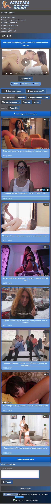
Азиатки (26, 102)
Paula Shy (14, 108)
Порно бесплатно (9, 23)
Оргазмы (21, 97)
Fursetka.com (11, 494)
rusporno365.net (8, 31)
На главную (25, 488)
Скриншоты (25, 78)
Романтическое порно (38, 97)
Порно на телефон (9, 25)
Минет (36, 102)
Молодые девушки (11, 102)
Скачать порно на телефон (13, 20)
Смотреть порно (8, 17)
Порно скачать (7, 28)
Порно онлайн (7, 13)
